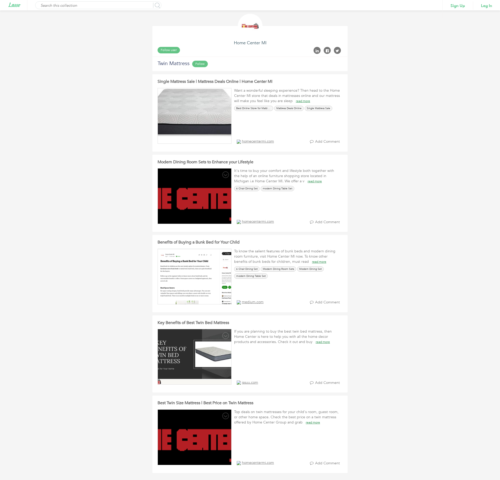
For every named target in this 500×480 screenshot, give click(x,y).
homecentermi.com (258, 141)
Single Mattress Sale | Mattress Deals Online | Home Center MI (215, 81)
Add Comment (327, 141)
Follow (200, 64)
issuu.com (250, 382)
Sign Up (458, 5)
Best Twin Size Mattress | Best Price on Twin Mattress (205, 403)
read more (303, 101)
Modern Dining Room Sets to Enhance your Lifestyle (205, 162)
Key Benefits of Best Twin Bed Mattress (193, 323)
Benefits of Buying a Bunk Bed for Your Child (199, 242)
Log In (486, 5)
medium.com (253, 302)
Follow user (169, 50)
